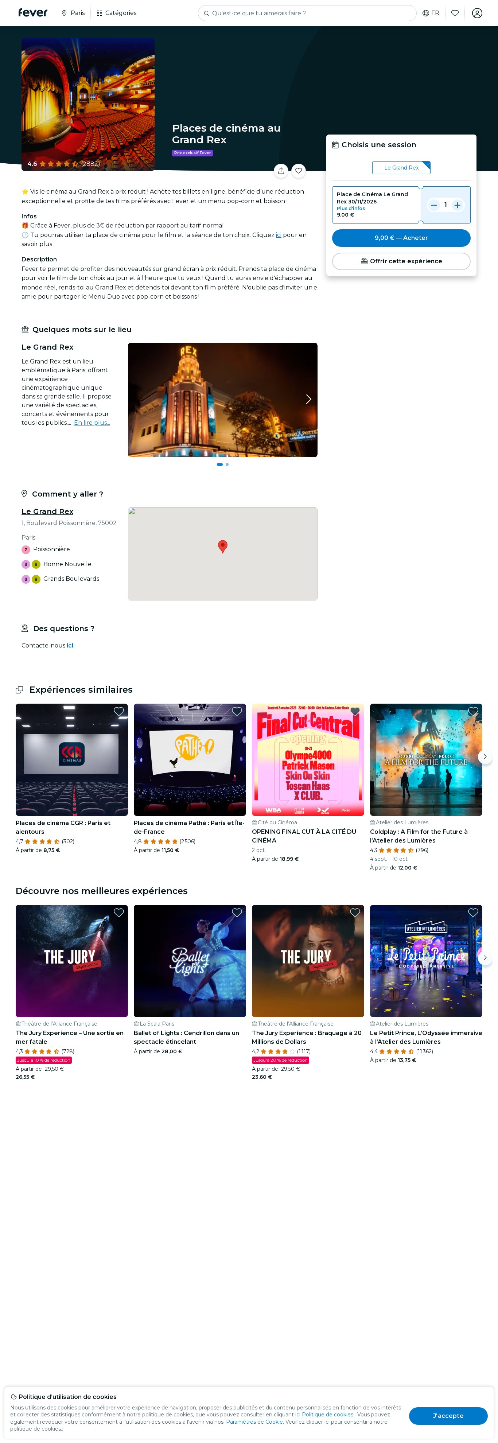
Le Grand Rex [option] (401, 167)
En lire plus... (92, 422)
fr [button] (435, 13)
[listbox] (401, 167)
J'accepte (448, 1415)
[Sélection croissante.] (457, 205)
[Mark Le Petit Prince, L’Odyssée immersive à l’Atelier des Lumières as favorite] (473, 912)
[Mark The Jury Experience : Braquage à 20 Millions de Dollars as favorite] (355, 912)
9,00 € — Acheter (401, 237)
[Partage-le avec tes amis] (281, 171)
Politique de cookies (327, 1414)
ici (278, 235)
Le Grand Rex (47, 511)
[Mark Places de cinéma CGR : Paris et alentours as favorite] (119, 711)
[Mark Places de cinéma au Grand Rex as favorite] (298, 171)
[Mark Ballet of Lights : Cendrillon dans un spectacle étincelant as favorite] (237, 912)
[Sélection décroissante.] (434, 205)
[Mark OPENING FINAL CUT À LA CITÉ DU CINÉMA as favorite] (355, 711)
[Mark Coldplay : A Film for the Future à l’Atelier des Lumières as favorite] (473, 711)
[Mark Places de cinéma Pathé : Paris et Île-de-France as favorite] (237, 711)
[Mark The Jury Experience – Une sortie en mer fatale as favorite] (119, 912)
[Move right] (485, 757)
